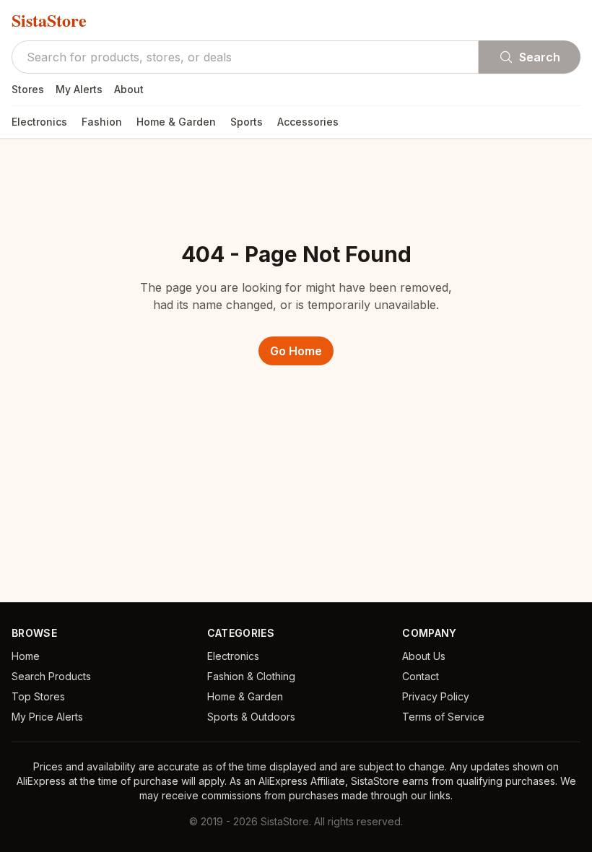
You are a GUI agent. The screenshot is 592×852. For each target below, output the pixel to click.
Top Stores (38, 696)
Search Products (51, 676)
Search (539, 57)
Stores (28, 89)
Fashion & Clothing (251, 676)
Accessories (308, 122)
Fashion (102, 122)
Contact (420, 676)
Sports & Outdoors (251, 716)
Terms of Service (443, 716)
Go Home (296, 351)
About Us (423, 656)
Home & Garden (176, 122)
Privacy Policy (435, 696)
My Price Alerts (47, 716)
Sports (246, 122)
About (129, 89)
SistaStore (49, 20)
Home (26, 656)
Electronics (39, 122)
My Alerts (79, 89)
